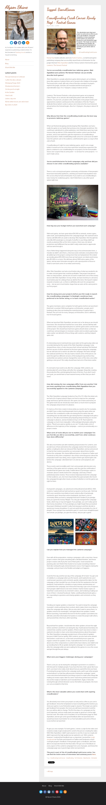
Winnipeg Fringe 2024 (12, 83)
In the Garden (9, 92)
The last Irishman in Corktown (15, 77)
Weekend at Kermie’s (12, 86)
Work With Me (10, 67)
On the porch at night (12, 89)
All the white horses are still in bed (16, 102)
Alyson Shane (16, 7)
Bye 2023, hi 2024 (11, 105)
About (7, 60)
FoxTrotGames (79, 758)
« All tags (50, 771)
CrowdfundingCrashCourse (57, 758)
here (94, 754)
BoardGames (86, 758)
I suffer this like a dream (13, 80)
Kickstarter (94, 758)
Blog (6, 63)
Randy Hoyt (51, 58)
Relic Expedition (62, 63)
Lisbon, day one (10, 99)
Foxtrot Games (77, 58)
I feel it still (8, 95)
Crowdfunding (70, 758)
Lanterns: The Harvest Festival (57, 65)
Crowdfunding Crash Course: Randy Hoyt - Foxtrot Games (71, 20)
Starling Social (20, 52)
